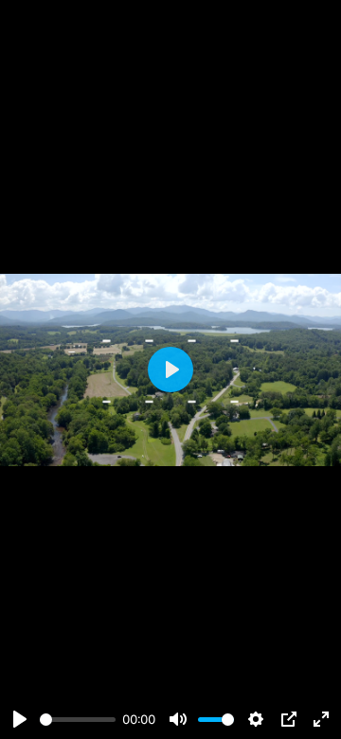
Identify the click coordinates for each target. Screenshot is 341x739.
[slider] (78, 720)
